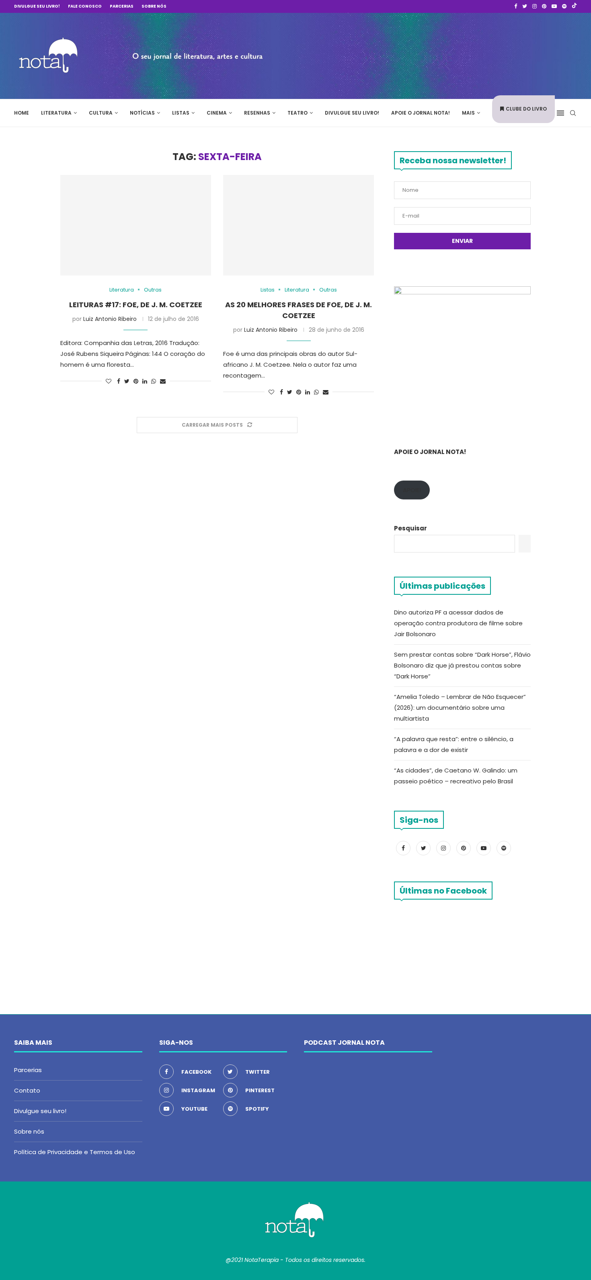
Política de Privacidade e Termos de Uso (74, 1152)
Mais (468, 112)
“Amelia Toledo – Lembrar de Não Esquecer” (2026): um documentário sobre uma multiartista (460, 707)
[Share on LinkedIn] (144, 381)
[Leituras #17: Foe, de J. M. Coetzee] (135, 225)
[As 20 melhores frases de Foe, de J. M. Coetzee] (298, 225)
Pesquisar (410, 528)
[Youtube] (554, 6)
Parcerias (121, 6)
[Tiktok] (574, 6)
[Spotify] (564, 6)
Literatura (56, 112)
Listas (180, 112)
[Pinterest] (544, 6)
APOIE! (412, 490)
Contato (27, 1090)
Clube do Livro (526, 108)
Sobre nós (154, 6)
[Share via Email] (163, 381)
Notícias (142, 112)
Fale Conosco (85, 6)
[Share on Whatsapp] (153, 381)
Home (21, 112)
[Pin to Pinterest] (135, 381)
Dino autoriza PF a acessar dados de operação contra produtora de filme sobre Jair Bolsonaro (458, 623)
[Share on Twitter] (126, 381)
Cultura (101, 112)
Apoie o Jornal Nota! (420, 112)
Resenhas (257, 112)
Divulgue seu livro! (37, 6)
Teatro (297, 112)
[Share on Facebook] (118, 381)
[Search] (573, 113)
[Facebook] (515, 6)
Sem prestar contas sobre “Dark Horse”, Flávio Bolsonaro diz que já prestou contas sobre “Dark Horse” (462, 665)
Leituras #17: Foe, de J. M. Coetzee (135, 305)
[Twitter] (524, 6)
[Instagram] (534, 6)
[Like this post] (108, 381)
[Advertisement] (456, 55)
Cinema (217, 112)
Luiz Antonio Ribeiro (110, 319)
